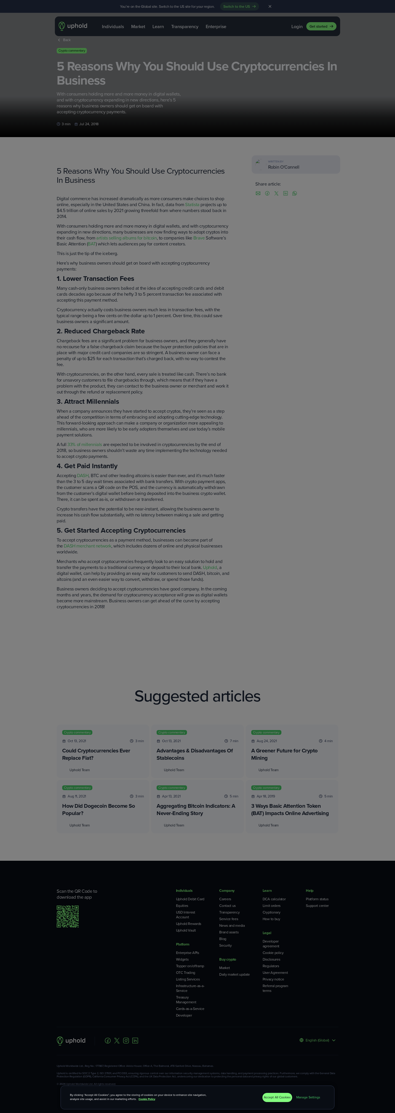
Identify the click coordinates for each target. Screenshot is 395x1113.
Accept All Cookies (277, 1097)
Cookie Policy (147, 1099)
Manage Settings (308, 1097)
